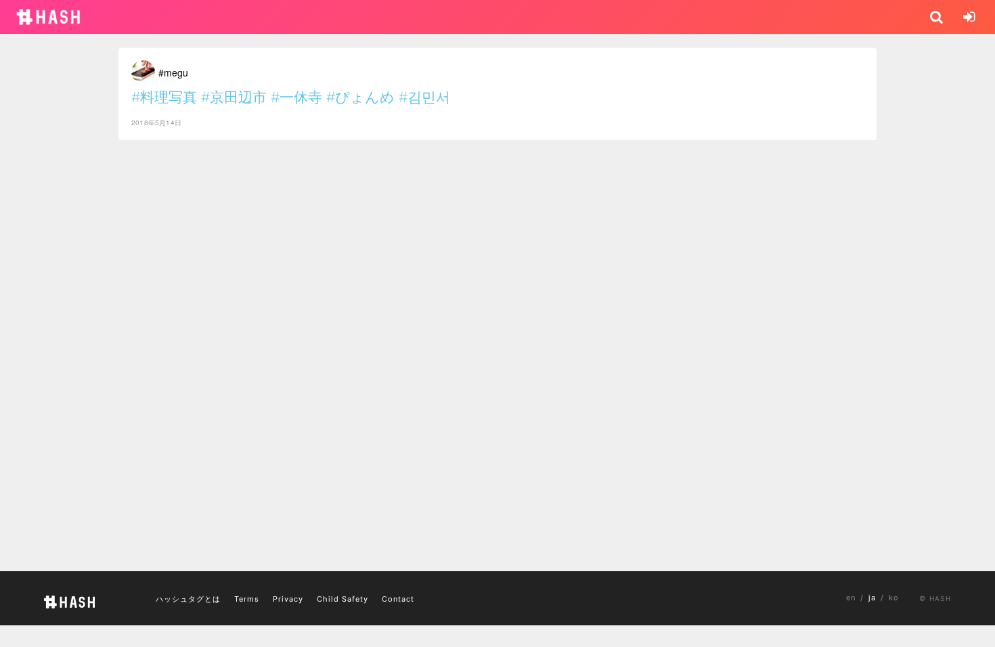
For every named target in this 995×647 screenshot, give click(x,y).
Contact (398, 599)
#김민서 (424, 97)
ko (894, 597)
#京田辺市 (234, 97)
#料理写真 (164, 97)
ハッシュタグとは (188, 599)
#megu (173, 72)
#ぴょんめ (360, 97)
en (851, 597)
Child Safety (342, 599)
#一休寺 (296, 97)
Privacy (288, 599)
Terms (246, 599)
